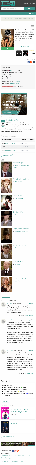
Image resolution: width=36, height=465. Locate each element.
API (10, 455)
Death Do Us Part (12, 120)
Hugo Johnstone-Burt (21, 229)
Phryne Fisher (19, 198)
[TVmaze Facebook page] (13, 451)
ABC (11, 70)
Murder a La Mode (29, 373)
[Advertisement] (14, 104)
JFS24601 (9, 303)
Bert (16, 215)
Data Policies (6, 458)
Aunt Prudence (19, 281)
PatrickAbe (10, 320)
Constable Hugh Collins (21, 231)
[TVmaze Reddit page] (18, 451)
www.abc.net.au (14, 83)
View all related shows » (7, 436)
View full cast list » (6, 296)
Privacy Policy (15, 461)
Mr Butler (17, 264)
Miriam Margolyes (20, 278)
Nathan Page (18, 163)
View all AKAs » (5, 401)
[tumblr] (34, 63)
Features (4, 455)
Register (32, 3)
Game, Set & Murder (11, 147)
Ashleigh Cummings (20, 179)
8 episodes (17, 81)
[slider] (9, 86)
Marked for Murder (29, 315)
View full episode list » (7, 155)
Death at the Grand (10, 150)
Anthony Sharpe (19, 245)
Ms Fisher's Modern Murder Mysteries (20, 410)
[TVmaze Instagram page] (15, 451)
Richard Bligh (18, 262)
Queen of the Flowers (28, 346)
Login (25, 3)
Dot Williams (18, 182)
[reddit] (31, 63)
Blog (14, 455)
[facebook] (29, 63)
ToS (22, 461)
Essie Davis (17, 196)
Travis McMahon (19, 212)
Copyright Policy (5, 461)
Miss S (14, 423)
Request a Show (24, 455)
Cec (16, 248)
